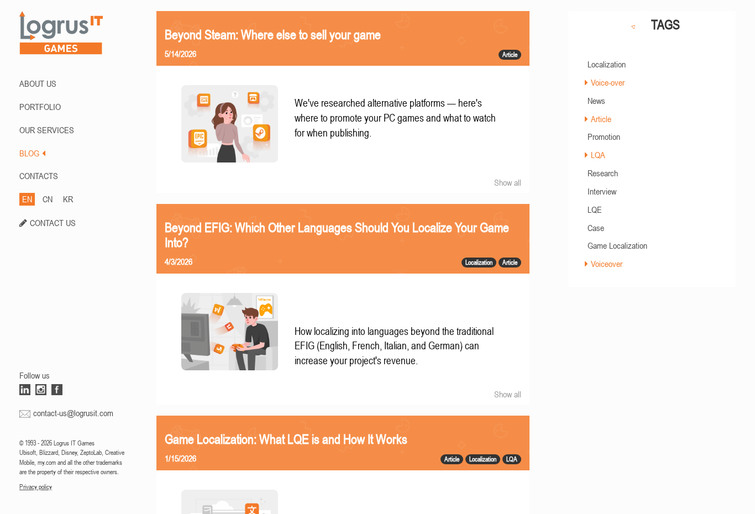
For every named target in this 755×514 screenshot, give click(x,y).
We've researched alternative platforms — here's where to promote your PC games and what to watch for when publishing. (395, 117)
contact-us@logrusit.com (73, 413)
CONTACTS (38, 176)
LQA (598, 155)
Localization (607, 64)
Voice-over (608, 82)
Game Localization (617, 245)
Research (603, 173)
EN (27, 199)
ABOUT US (37, 83)
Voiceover (606, 264)
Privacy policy (35, 487)
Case (596, 228)
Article (601, 119)
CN (48, 199)
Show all (507, 182)
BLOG (29, 153)
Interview (602, 191)
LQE (595, 209)
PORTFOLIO (40, 107)
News (596, 101)
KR (68, 199)
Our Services (46, 130)
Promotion (604, 136)
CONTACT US (53, 223)
